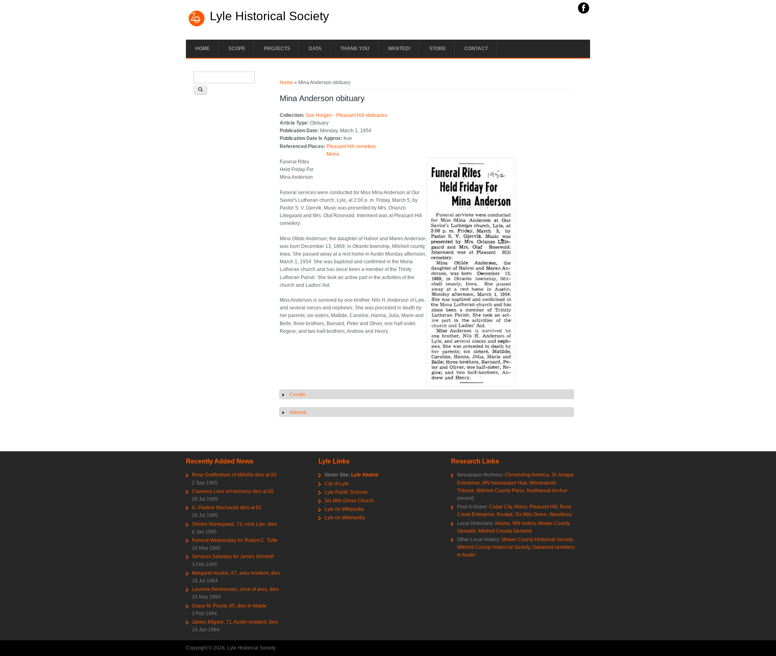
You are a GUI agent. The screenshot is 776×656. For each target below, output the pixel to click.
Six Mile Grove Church (349, 501)
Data (315, 48)
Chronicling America (527, 475)
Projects (277, 48)
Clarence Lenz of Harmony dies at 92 (233, 491)
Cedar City (500, 507)
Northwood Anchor (547, 490)
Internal (298, 412)
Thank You (354, 48)
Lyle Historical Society (269, 16)
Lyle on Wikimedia (345, 518)
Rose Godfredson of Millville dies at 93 (234, 475)
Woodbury (560, 514)
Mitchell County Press (500, 490)
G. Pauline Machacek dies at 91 (226, 507)
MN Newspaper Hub (504, 483)
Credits (298, 395)
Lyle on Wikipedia (344, 509)
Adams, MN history (515, 523)
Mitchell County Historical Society (493, 547)
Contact (476, 48)
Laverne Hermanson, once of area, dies (235, 589)
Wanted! (399, 48)
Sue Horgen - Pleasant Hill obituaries (346, 115)
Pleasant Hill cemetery (351, 146)
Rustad (504, 514)
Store (437, 48)
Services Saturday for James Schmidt (233, 556)
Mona (333, 154)
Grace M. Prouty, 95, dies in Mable (229, 606)
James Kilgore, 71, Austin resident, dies (235, 622)
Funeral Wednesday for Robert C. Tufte (235, 540)
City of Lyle (337, 484)
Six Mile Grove (531, 514)
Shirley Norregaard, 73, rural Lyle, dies (234, 524)
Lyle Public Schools (346, 492)
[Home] (197, 25)
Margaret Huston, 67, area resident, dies (236, 573)
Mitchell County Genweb (505, 531)
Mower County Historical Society (537, 539)
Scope (236, 48)
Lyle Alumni (364, 475)
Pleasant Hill (543, 507)
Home (202, 48)
